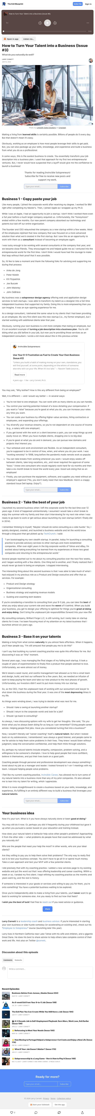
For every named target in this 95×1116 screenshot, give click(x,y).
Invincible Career (49, 775)
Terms (53, 1098)
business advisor (51, 921)
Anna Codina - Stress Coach (49, 1061)
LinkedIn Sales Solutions (46, 128)
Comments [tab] (7, 960)
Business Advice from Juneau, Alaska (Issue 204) (35, 993)
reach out (47, 902)
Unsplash (62, 128)
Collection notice (64, 1098)
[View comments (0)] (36, 1112)
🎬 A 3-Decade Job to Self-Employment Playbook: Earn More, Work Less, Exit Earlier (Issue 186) (50, 1022)
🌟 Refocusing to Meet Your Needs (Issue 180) (33, 1030)
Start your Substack (41, 1104)
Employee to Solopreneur (15, 928)
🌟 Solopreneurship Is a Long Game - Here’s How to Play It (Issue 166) (44, 1058)
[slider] (44, 31)
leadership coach (29, 921)
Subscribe (78, 4)
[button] (7, 22)
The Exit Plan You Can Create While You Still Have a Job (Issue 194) (42, 1012)
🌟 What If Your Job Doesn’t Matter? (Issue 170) (34, 1049)
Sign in (88, 4)
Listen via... (28, 39)
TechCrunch (50, 533)
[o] (6, 996)
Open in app (12, 39)
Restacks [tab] (18, 960)
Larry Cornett (8, 59)
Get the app (60, 1104)
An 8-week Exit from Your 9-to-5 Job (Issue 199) (34, 1002)
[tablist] (12, 960)
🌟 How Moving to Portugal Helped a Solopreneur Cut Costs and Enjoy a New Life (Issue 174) (52, 1041)
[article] (47, 996)
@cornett (40, 940)
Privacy (46, 1098)
